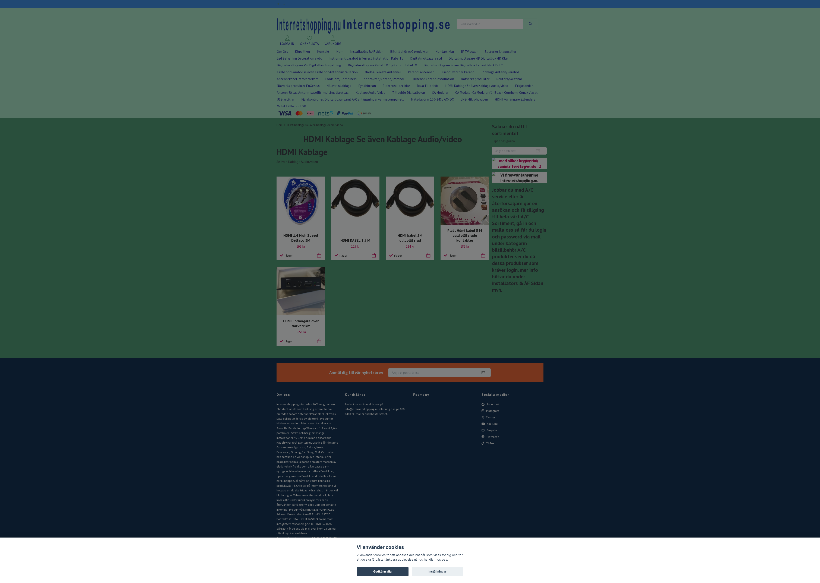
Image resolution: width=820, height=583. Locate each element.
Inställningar (438, 571)
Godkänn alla (382, 571)
